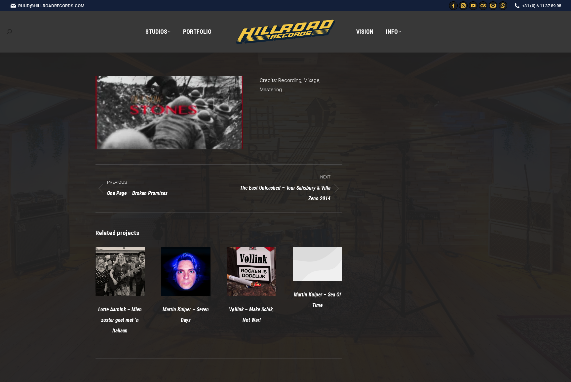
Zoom (111, 271)
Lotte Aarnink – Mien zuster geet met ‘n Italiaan (120, 320)
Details (129, 271)
